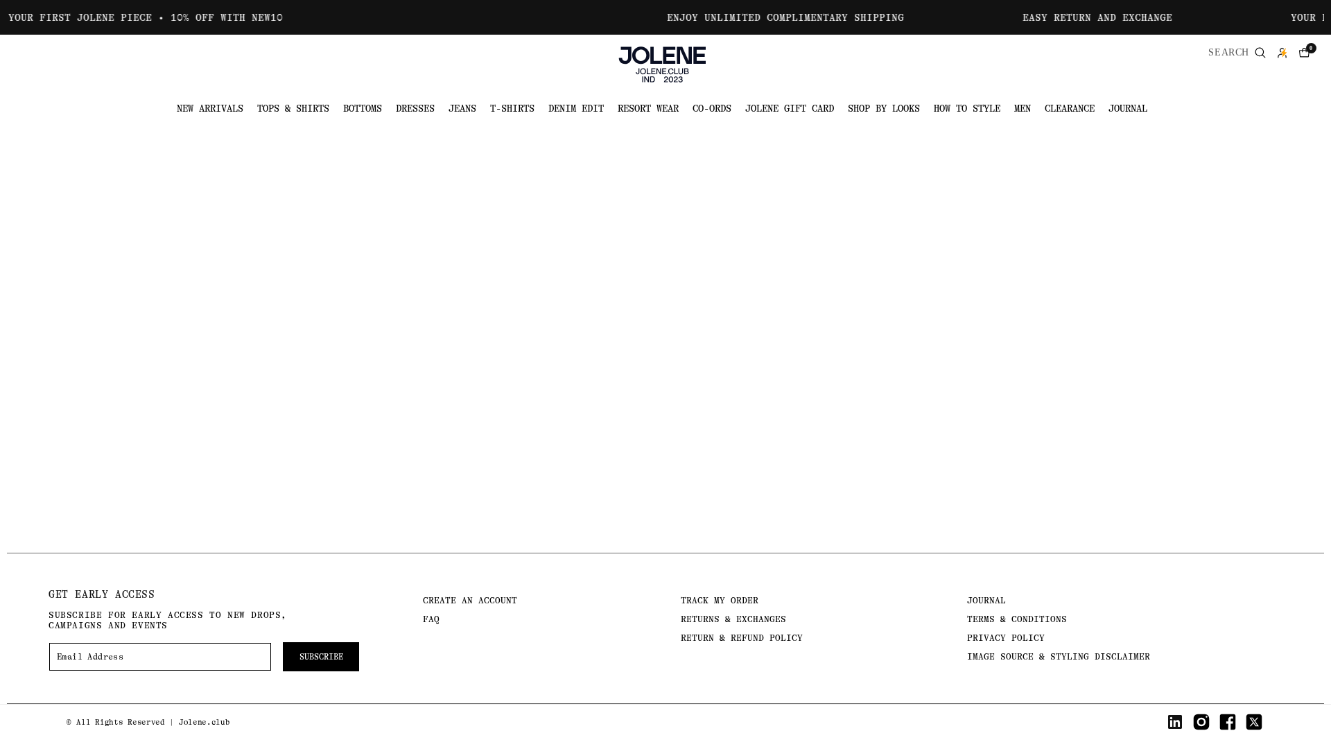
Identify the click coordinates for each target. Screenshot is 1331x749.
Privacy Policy (1006, 637)
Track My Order (719, 600)
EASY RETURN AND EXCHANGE (1083, 17)
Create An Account (470, 600)
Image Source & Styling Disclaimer (1058, 656)
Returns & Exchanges (733, 619)
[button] (1305, 53)
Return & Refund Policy (742, 637)
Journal (986, 600)
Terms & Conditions (1017, 619)
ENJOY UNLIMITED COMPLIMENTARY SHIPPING (770, 17)
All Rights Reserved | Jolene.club (152, 722)
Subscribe (321, 657)
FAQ (431, 619)
